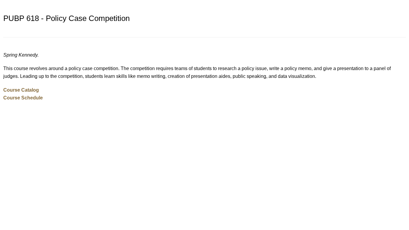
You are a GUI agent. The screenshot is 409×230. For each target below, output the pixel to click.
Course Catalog (21, 90)
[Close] (403, 6)
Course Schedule (23, 97)
